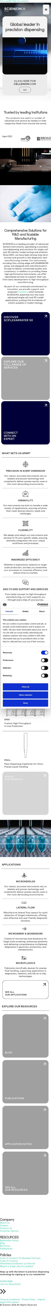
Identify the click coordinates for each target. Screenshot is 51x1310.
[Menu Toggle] (46, 9)
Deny (25, 703)
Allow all (25, 687)
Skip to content (20, 1)
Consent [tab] (9, 611)
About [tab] (42, 611)
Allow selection (25, 695)
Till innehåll (6, 1)
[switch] (44, 660)
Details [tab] (26, 611)
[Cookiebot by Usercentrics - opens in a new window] (37, 604)
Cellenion (22, 292)
